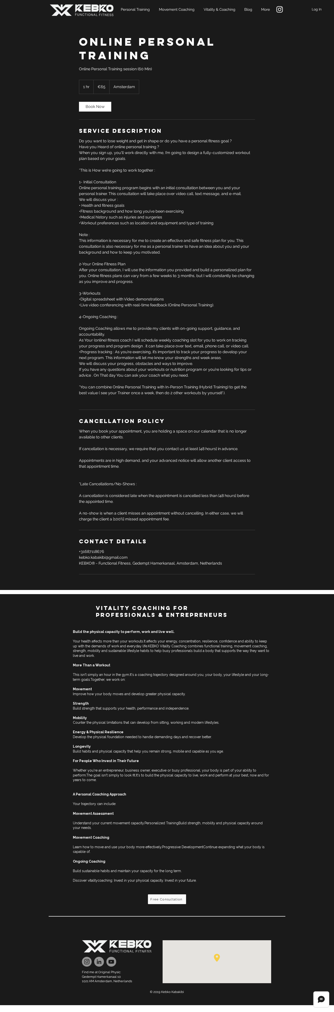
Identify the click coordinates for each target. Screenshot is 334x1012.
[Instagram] (87, 962)
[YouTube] (111, 962)
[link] (95, 107)
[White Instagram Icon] (279, 9)
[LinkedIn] (99, 962)
